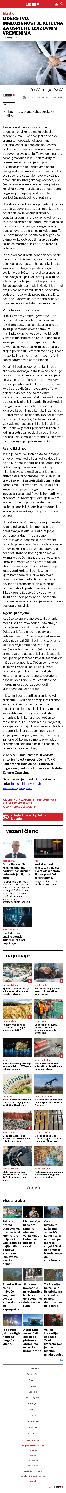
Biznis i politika (33, 1368)
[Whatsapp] (56, 90)
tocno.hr (33, 1481)
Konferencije (33, 1433)
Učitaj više (33, 1188)
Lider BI (33, 1415)
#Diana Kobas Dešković (17, 806)
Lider (5, 104)
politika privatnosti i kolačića (33, 1476)
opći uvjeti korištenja (33, 1471)
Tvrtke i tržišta (33, 1374)
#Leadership (27, 799)
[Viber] (61, 90)
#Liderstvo (10, 799)
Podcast (33, 1409)
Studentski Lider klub (33, 1427)
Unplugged (33, 1403)
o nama (33, 1455)
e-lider (33, 1450)
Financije (33, 1380)
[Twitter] (38, 90)
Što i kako (33, 1392)
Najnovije (18, 955)
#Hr (5, 803)
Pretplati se (33, 1440)
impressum (33, 1461)
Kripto (33, 1386)
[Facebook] (33, 90)
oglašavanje (33, 1466)
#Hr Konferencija (20, 803)
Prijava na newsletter (33, 1445)
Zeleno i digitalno (33, 1398)
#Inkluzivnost (46, 799)
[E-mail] (50, 90)
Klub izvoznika (33, 1421)
